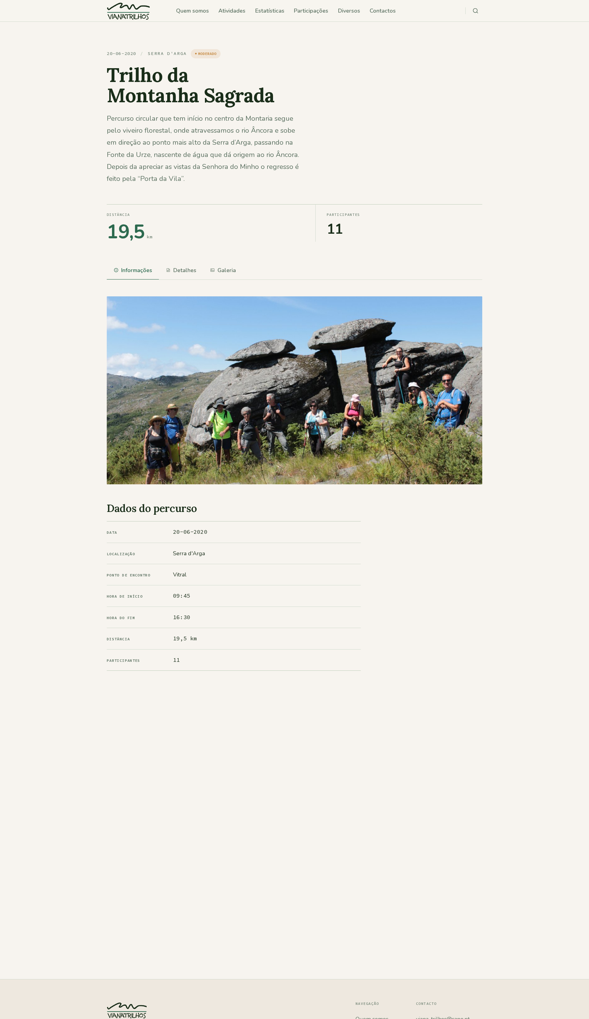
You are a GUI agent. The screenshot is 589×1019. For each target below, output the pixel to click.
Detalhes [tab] (184, 270)
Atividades (231, 10)
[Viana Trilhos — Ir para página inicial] (128, 11)
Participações (311, 10)
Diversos (349, 10)
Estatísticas (269, 10)
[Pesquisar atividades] (475, 11)
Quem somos (192, 10)
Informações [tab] (136, 270)
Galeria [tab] (227, 270)
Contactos (383, 10)
